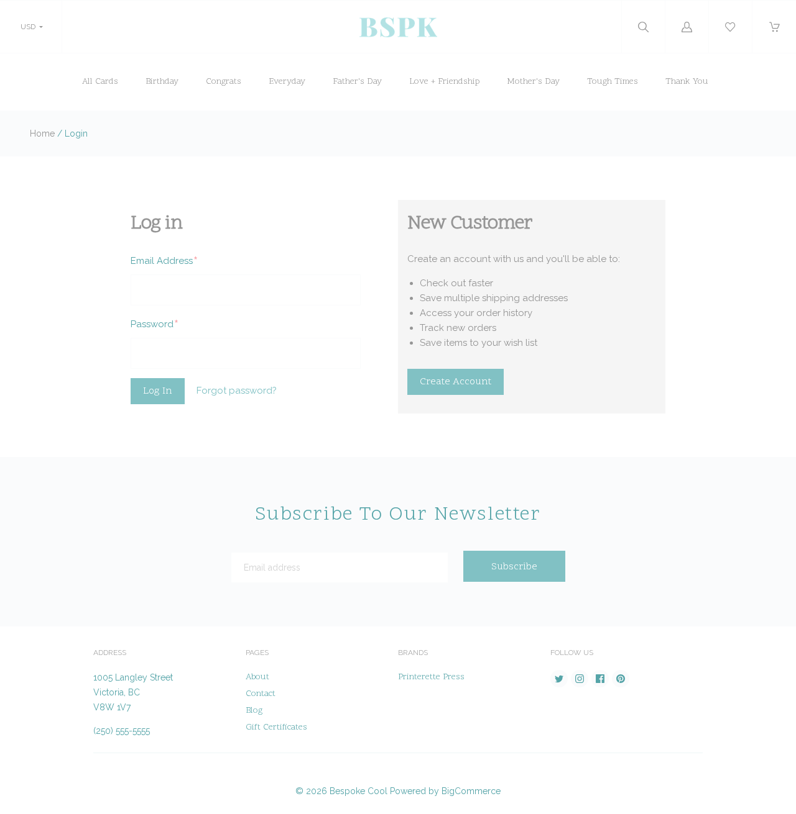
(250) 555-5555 (121, 731)
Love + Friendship (444, 82)
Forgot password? (237, 390)
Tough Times (612, 82)
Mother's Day (533, 82)
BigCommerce (471, 791)
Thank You (686, 82)
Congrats (223, 82)
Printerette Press (431, 677)
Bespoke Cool (358, 791)
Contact (260, 694)
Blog (254, 711)
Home (42, 133)
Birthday (162, 82)
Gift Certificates (276, 727)
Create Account (455, 382)
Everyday (287, 82)
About (257, 677)
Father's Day (357, 82)
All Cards (100, 82)
